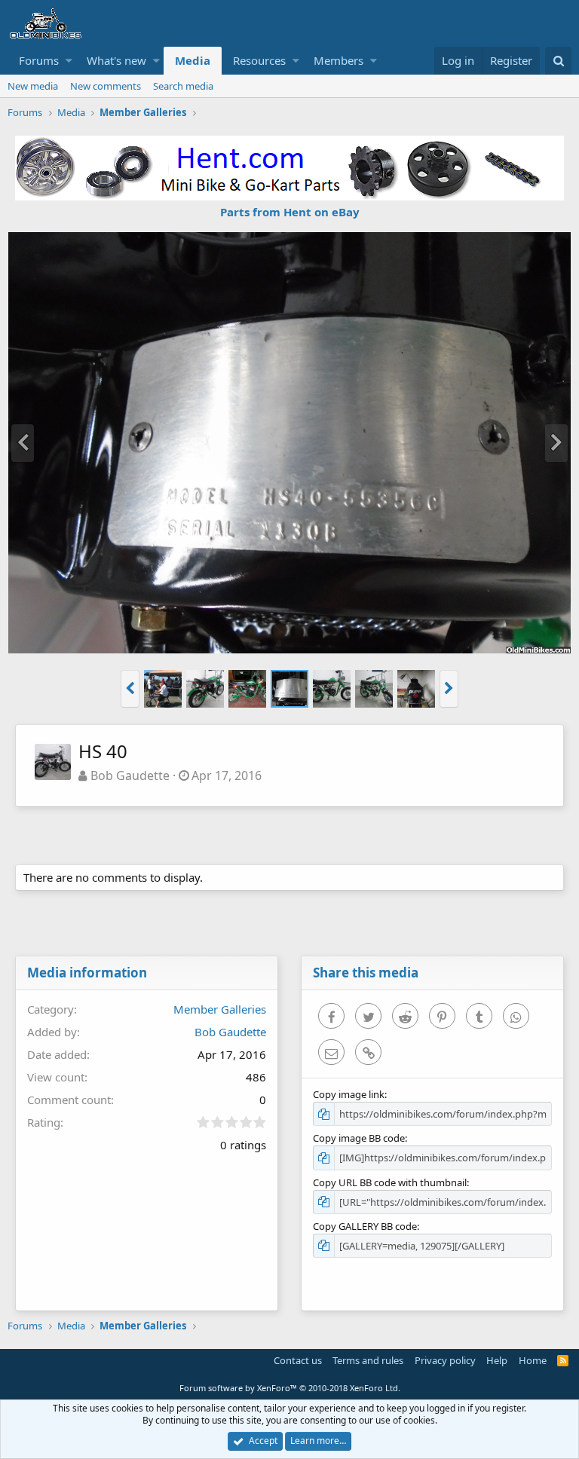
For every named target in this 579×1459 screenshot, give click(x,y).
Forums (39, 60)
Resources (259, 60)
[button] (69, 61)
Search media (183, 86)
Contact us (298, 1360)
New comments (105, 86)
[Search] (558, 61)
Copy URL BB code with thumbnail (390, 1182)
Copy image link (348, 1094)
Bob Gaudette (130, 775)
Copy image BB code (359, 1138)
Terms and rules (367, 1360)
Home (533, 1360)
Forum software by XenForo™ (289, 1387)
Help (496, 1360)
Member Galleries (219, 1009)
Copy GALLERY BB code (365, 1226)
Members (338, 60)
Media (192, 60)
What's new (116, 60)
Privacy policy (445, 1360)
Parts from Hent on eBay (290, 211)
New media (33, 86)
